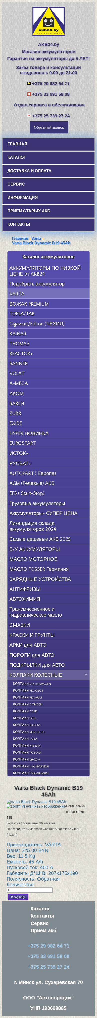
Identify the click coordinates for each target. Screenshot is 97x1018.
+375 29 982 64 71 (51, 83)
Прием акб (43, 930)
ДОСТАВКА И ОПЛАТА (29, 171)
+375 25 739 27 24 (51, 115)
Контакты (42, 916)
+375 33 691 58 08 (51, 94)
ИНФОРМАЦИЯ (22, 197)
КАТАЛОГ (16, 157)
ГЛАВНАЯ (17, 144)
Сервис (39, 923)
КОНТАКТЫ (18, 224)
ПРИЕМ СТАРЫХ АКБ (28, 211)
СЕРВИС (16, 184)
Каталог (40, 908)
